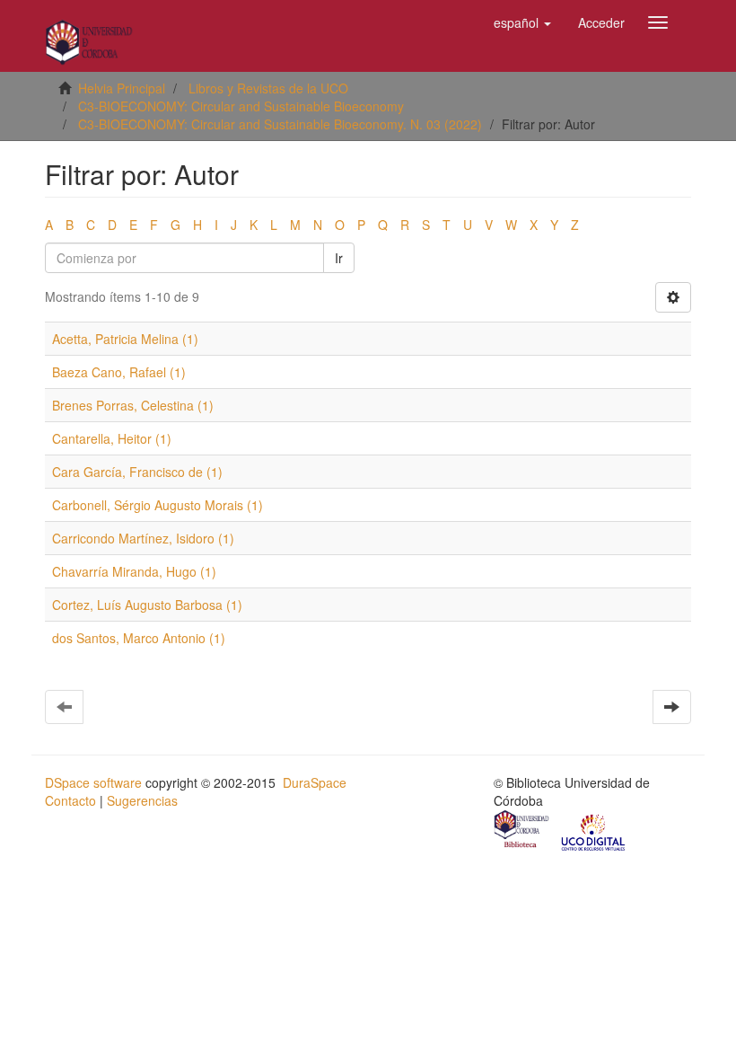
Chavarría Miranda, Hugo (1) (134, 571)
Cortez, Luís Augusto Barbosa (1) (147, 605)
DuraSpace (314, 782)
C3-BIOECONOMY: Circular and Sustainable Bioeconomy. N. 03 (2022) (280, 124)
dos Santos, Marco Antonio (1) (138, 638)
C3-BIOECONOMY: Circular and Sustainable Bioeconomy (241, 106)
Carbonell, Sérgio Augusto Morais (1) (157, 505)
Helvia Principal (121, 88)
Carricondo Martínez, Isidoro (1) (143, 538)
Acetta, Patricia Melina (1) (125, 339)
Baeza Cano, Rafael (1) (119, 372)
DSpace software (93, 782)
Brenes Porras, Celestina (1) (133, 405)
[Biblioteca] (522, 831)
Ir (339, 258)
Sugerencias (142, 800)
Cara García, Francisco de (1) (137, 472)
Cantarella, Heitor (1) (111, 438)
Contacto (70, 800)
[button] (522, 22)
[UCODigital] (594, 831)
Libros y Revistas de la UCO (268, 88)
